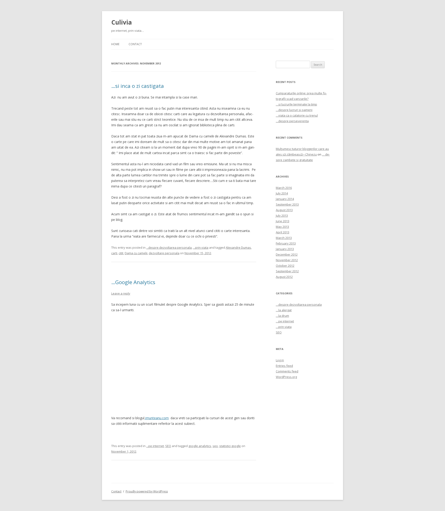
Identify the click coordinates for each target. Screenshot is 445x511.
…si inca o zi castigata (137, 85)
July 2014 (282, 193)
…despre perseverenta (292, 121)
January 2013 (285, 249)
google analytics (199, 446)
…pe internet (285, 321)
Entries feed (284, 366)
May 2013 (282, 227)
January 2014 (285, 199)
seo (215, 446)
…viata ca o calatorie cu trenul (297, 115)
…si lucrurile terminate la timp (296, 104)
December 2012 (287, 254)
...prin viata (200, 247)
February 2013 (286, 243)
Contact (135, 44)
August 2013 (284, 210)
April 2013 (282, 232)
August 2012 (284, 277)
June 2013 (282, 221)
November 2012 (287, 260)
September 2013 (287, 204)
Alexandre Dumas (238, 247)
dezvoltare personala (164, 253)
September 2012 (287, 271)
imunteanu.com (156, 418)
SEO (168, 446)
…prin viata (284, 327)
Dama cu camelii (136, 253)
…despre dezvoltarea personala (299, 304)
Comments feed (287, 371)
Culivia (121, 22)
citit (121, 253)
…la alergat (284, 310)
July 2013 (282, 215)
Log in (280, 360)
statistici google (230, 446)
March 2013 (284, 238)
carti (114, 253)
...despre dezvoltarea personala (169, 247)
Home (115, 44)
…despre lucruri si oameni (294, 110)
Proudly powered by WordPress (147, 491)
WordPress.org (286, 377)
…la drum (282, 316)
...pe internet (155, 446)
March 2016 (284, 188)
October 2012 (285, 265)
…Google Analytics (133, 282)
